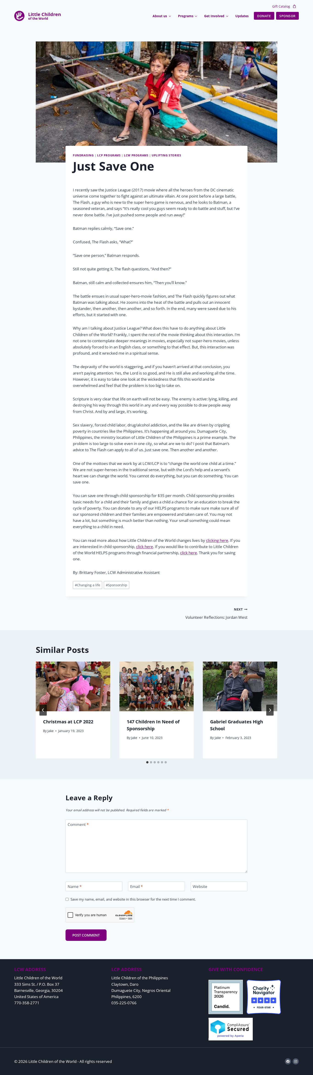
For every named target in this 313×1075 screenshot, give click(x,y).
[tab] (147, 762)
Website (200, 886)
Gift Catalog (281, 6)
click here (144, 546)
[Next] (270, 710)
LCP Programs (109, 155)
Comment (78, 824)
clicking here (217, 540)
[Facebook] (288, 1061)
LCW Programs (136, 155)
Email (136, 886)
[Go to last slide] (43, 710)
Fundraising (83, 155)
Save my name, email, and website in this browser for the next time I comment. (133, 899)
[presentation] (73, 686)
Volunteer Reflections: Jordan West (216, 613)
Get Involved (214, 16)
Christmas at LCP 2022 (68, 722)
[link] (294, 6)
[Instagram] (296, 1061)
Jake (50, 731)
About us (160, 16)
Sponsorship (116, 585)
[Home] (44, 16)
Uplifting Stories (166, 155)
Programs (185, 16)
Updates (242, 16)
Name (75, 886)
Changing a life (87, 585)
